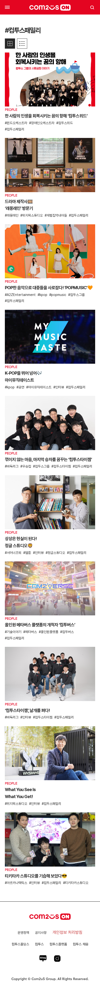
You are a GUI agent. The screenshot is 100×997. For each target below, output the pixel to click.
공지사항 (41, 933)
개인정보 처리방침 (67, 932)
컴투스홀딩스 (20, 944)
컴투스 (39, 944)
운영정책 (23, 933)
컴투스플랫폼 (58, 944)
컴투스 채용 (80, 944)
